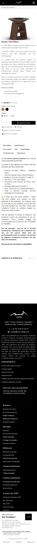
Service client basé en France (11, 375)
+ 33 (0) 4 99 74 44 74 (19, 338)
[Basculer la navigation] (3, 3)
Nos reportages (8, 509)
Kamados (6, 439)
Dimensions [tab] (21, 162)
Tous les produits (8, 7)
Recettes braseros (9, 431)
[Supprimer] (3, 132)
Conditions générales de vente (11, 391)
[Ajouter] (9, 132)
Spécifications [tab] (19, 154)
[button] (7, 135)
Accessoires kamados (10, 443)
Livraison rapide (6, 378)
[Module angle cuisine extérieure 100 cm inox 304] (18, 287)
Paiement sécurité (7, 381)
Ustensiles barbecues (10, 494)
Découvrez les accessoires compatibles (16, 253)
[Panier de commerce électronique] (34, 3)
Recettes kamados (9, 452)
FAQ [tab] (16, 158)
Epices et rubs (7, 497)
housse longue (24, 228)
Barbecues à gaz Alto (10, 461)
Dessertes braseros (9, 479)
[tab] (7, 158)
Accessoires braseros (10, 421)
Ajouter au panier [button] (24, 132)
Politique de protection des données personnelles (17, 387)
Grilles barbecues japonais (11, 470)
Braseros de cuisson (9, 418)
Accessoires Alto (8, 464)
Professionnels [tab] (8, 162)
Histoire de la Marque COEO (12, 506)
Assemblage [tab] (25, 158)
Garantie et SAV (6, 384)
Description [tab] (7, 154)
